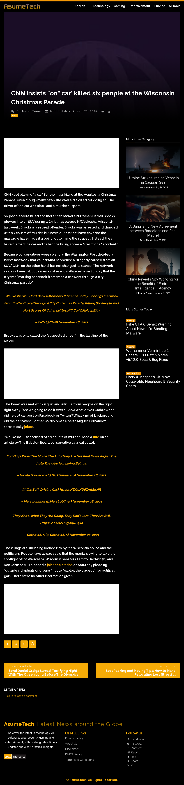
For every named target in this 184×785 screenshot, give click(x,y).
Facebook (137, 739)
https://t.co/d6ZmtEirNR (80, 489)
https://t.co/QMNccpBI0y (79, 310)
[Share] (128, 761)
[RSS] (128, 757)
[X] (15, 644)
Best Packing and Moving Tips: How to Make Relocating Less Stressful (140, 672)
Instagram (137, 743)
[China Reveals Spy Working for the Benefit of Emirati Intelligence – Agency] (153, 261)
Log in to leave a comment (21, 695)
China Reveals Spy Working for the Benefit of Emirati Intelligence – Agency (153, 283)
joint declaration (60, 565)
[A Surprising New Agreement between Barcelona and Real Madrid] (153, 208)
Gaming (130, 320)
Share (134, 761)
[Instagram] (128, 744)
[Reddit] (128, 752)
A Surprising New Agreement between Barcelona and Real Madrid (153, 230)
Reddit (135, 752)
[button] (80, 6)
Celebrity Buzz (133, 373)
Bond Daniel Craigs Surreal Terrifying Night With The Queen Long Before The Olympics (43, 672)
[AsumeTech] (22, 6)
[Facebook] (7, 644)
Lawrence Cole (146, 187)
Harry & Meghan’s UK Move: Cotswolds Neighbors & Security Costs (153, 381)
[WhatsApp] (32, 644)
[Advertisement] (61, 163)
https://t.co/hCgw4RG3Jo (61, 523)
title (96, 437)
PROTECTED (19, 757)
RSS (133, 756)
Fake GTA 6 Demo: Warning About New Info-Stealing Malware (148, 328)
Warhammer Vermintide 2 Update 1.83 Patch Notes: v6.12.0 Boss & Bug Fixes (147, 355)
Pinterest (136, 748)
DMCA (8, 757)
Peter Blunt (146, 240)
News (14, 115)
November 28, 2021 (73, 322)
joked (28, 427)
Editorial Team (29, 111)
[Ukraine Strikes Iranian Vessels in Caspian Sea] (153, 160)
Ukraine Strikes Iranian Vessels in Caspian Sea (153, 180)
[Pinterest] (24, 644)
